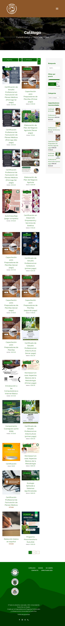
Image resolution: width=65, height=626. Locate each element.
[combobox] (54, 97)
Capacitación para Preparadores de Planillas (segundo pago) (30, 305)
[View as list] (39, 62)
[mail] (25, 619)
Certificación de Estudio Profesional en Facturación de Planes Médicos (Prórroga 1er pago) (11, 94)
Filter (52, 84)
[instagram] (22, 619)
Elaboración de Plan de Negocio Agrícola (30, 179)
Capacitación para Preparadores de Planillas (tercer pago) (11, 262)
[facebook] (19, 619)
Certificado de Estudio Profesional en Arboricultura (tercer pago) (31, 348)
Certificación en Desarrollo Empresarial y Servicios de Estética (30, 220)
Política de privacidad (24, 614)
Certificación (11, 464)
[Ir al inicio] (12, 9)
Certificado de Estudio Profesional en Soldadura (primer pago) (31, 263)
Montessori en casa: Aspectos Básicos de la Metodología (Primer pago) (30, 378)
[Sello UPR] (15, 588)
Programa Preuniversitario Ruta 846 (30, 539)
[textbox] (54, 97)
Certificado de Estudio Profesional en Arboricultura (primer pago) (31, 431)
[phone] (28, 619)
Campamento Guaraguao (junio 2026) (11, 428)
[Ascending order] (20, 59)
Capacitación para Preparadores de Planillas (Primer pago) (30, 96)
